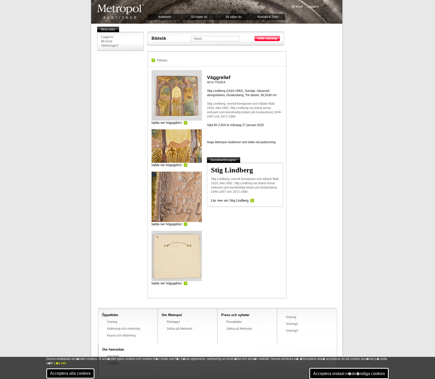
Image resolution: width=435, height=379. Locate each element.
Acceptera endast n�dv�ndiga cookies (349, 373)
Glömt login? (110, 45)
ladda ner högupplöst (167, 123)
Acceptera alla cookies (70, 373)
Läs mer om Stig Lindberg (229, 200)
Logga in (313, 6)
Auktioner (164, 17)
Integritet (113, 356)
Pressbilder (234, 322)
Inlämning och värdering (123, 328)
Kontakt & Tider (268, 17)
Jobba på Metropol (179, 328)
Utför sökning (267, 38)
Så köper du (199, 17)
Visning (112, 322)
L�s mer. (60, 363)
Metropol (120, 11)
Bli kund (297, 6)
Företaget (173, 322)
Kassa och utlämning (121, 335)
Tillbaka (162, 60)
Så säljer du (233, 17)
